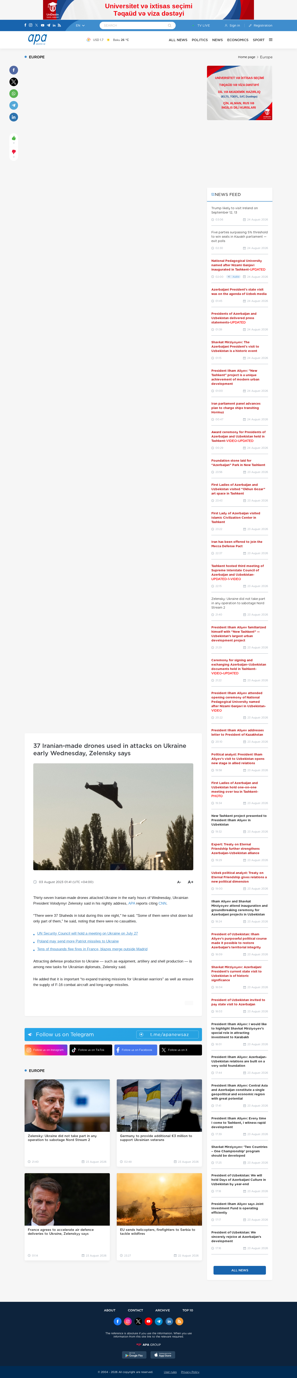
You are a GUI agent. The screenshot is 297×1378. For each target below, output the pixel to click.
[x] (138, 1321)
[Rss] (59, 26)
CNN (162, 903)
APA (131, 903)
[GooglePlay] (134, 1355)
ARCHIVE (162, 1310)
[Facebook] (25, 25)
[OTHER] (268, 39)
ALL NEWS (178, 40)
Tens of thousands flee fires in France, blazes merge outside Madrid (92, 949)
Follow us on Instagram (48, 1050)
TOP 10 (187, 1310)
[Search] (169, 26)
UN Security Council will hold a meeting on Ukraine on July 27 (87, 933)
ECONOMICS (238, 40)
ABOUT (109, 1310)
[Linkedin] (54, 26)
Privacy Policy (190, 1372)
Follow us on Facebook (137, 1050)
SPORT (259, 40)
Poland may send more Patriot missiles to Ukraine (78, 941)
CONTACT (135, 1310)
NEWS (217, 40)
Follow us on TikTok (91, 1050)
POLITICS (200, 40)
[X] (36, 26)
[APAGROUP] (148, 1345)
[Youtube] (42, 26)
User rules (170, 1372)
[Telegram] (48, 26)
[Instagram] (30, 25)
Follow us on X (177, 1050)
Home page (246, 57)
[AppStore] (162, 1355)
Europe (266, 57)
